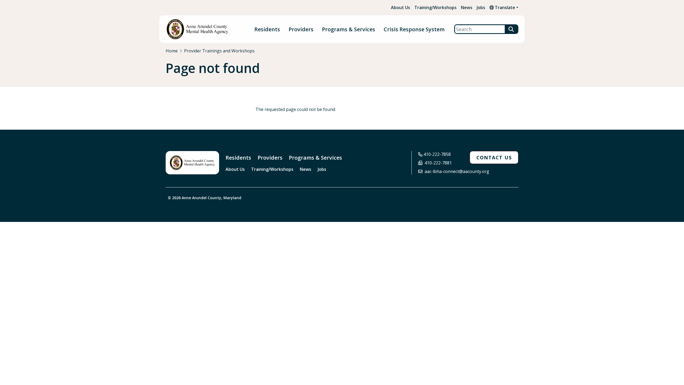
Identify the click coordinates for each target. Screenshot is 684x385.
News (466, 7)
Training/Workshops (435, 7)
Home (172, 51)
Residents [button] (267, 29)
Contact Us (494, 157)
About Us (400, 7)
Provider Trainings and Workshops (219, 51)
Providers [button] (301, 29)
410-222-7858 (437, 154)
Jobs (481, 7)
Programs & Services (315, 157)
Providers (270, 157)
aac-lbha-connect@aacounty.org (457, 171)
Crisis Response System (414, 29)
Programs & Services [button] (348, 29)
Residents (238, 157)
